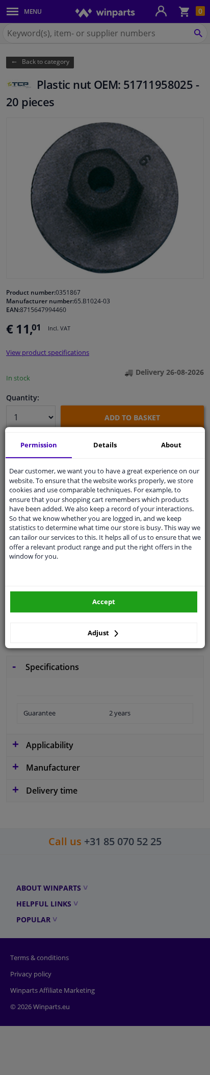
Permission (38, 444)
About (171, 444)
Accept (103, 601)
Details (105, 444)
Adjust (99, 632)
